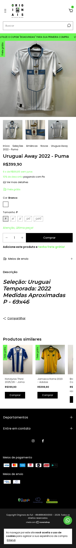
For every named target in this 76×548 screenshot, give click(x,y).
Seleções (17, 146)
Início (6, 146)
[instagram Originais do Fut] (33, 441)
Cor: (10, 197)
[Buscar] (68, 25)
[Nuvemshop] (38, 523)
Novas (44, 146)
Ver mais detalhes (17, 182)
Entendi (11, 540)
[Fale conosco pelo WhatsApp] (67, 520)
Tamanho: (10, 212)
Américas (32, 146)
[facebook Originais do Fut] (42, 441)
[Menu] (6, 11)
